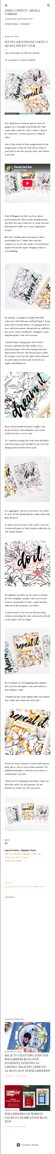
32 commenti (20, 1076)
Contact (25, 24)
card (15, 886)
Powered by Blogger (30, 1145)
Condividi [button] (9, 882)
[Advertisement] (27, 992)
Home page (11, 24)
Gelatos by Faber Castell (17, 857)
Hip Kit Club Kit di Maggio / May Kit (23, 853)
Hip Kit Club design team (33, 886)
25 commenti (20, 1126)
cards (20, 886)
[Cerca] (48, 5)
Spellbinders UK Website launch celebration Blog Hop (26, 1117)
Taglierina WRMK (13, 860)
